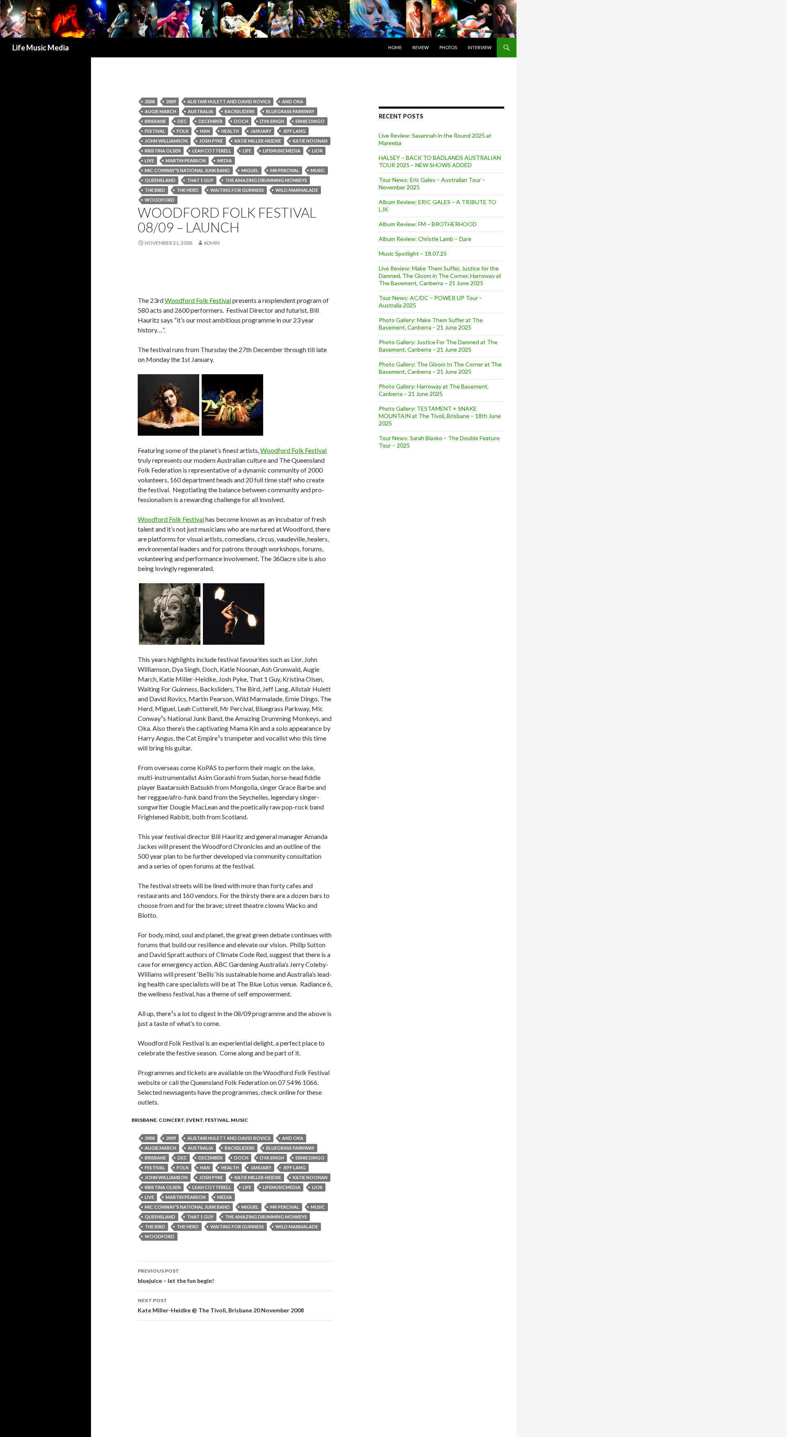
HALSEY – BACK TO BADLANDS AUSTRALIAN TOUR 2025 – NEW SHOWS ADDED (440, 161)
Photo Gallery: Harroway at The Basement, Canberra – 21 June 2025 (434, 390)
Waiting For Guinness (237, 190)
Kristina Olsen (163, 150)
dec (182, 121)
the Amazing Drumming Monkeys (266, 180)
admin (212, 243)
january (260, 131)
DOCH (241, 121)
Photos (448, 47)
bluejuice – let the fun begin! (176, 1276)
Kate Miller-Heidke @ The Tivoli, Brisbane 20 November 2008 (221, 1305)
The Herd (188, 190)
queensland (160, 180)
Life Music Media (40, 47)
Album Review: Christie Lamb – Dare (425, 238)
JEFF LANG (294, 131)
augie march (160, 111)
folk (183, 131)
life (247, 150)
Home (395, 47)
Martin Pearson (186, 160)
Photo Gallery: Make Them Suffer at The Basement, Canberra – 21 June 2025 (431, 323)
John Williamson (166, 140)
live (149, 160)
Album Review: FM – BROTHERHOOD (428, 224)
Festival (155, 131)
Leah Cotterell (211, 150)
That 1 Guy (200, 180)
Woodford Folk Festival (198, 300)
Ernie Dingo (310, 121)
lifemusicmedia (281, 150)
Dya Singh (272, 121)
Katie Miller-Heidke (257, 140)
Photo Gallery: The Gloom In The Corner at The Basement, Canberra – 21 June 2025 (440, 368)
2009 (171, 101)
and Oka (292, 101)
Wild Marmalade (296, 190)
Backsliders (240, 111)
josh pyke (211, 140)
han (205, 131)
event (194, 1120)
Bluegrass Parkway (290, 111)
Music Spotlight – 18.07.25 (413, 253)
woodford (160, 199)
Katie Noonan (310, 140)
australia (200, 111)
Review (420, 47)
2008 (150, 101)
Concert (171, 1120)
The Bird (155, 190)
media (224, 160)
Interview (479, 47)
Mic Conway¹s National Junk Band (187, 170)
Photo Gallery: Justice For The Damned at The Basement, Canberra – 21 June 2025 (438, 346)
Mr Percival (284, 170)
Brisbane (155, 121)
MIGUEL (250, 170)
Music (318, 170)
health (230, 131)
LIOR (317, 150)
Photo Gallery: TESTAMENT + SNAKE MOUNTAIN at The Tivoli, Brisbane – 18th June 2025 (440, 416)
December (210, 121)
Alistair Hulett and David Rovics (229, 101)
